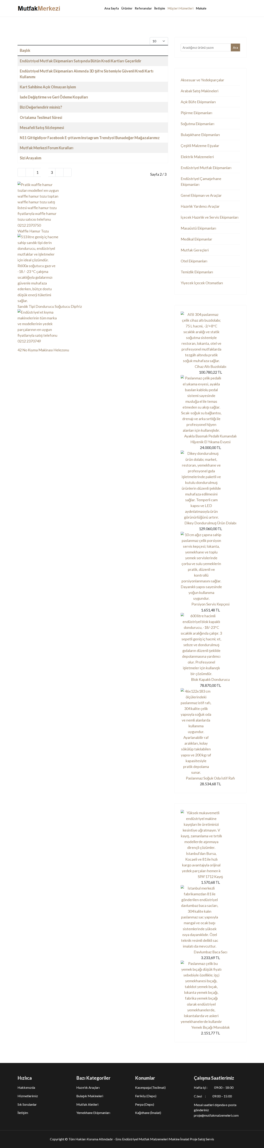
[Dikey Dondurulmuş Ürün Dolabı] (210, 485)
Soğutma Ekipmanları (197, 123)
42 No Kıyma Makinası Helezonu (43, 350)
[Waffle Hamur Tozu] (93, 205)
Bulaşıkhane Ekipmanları (200, 134)
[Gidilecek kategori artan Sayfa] (30, 172)
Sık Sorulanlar (27, 1104)
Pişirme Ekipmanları (196, 112)
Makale (201, 8)
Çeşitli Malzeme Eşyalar (200, 145)
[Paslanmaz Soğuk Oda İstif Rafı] (210, 731)
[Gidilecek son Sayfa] (67, 172)
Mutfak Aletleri (87, 1104)
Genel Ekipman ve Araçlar (201, 195)
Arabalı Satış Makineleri (199, 91)
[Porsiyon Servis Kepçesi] (210, 566)
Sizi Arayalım (30, 158)
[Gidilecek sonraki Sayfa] (59, 172)
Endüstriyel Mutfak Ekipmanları (206, 167)
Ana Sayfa (111, 8)
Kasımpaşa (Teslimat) (150, 1087)
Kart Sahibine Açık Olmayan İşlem (48, 87)
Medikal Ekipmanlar (196, 239)
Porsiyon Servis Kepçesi (210, 604)
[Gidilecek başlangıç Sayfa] (22, 172)
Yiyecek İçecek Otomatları (202, 283)
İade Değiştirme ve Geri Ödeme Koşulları (54, 97)
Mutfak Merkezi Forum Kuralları (46, 148)
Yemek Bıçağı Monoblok (210, 1027)
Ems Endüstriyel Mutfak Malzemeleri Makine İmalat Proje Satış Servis (165, 1139)
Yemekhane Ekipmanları (93, 1113)
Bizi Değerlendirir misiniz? (41, 107)
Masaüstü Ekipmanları (198, 228)
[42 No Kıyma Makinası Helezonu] (93, 328)
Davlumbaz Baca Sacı (210, 952)
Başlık (25, 50)
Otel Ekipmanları (194, 261)
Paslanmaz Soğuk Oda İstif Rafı (210, 778)
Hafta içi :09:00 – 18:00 (213, 1087)
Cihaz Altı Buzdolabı (210, 366)
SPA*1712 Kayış (210, 876)
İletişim (159, 8)
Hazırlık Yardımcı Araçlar (200, 206)
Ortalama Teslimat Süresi (41, 117)
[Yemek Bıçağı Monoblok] (210, 992)
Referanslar (143, 8)
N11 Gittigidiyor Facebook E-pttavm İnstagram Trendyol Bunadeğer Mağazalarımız (90, 137)
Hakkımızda (26, 1087)
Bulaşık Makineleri (89, 1096)
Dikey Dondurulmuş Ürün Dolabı (210, 523)
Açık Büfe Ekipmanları (198, 102)
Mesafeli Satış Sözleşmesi (42, 127)
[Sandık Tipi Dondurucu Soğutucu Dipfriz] (93, 268)
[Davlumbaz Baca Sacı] (210, 917)
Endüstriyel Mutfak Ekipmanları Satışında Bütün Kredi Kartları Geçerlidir (80, 61)
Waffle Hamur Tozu (33, 231)
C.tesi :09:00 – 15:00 (213, 1096)
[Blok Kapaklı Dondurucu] (210, 645)
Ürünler (126, 8)
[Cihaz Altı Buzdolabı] (210, 338)
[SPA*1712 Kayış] (210, 842)
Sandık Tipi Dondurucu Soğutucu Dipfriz (50, 306)
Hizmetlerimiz (28, 1096)
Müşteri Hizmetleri (180, 8)
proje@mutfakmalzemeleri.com (216, 1115)
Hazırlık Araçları (88, 1087)
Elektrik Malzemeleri (197, 156)
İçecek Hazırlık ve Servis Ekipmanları (209, 217)
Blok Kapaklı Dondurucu (210, 679)
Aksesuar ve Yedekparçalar (202, 80)
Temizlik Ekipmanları (197, 272)
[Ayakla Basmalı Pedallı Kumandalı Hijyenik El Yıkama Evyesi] (210, 404)
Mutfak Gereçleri (195, 250)
